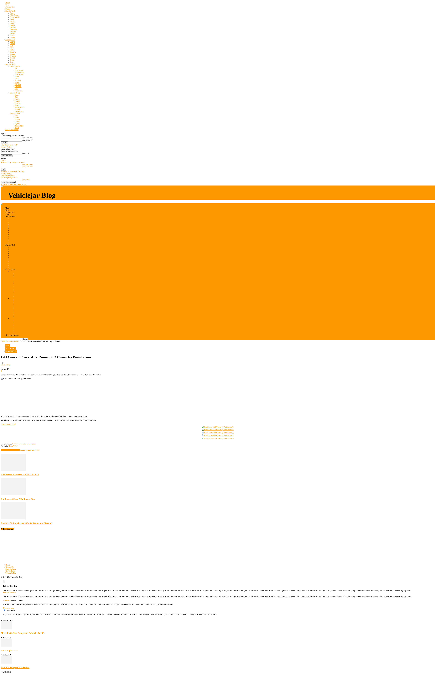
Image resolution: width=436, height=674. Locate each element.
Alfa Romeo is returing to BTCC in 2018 (20, 474)
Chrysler (13, 31)
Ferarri (12, 44)
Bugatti (12, 25)
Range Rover (19, 107)
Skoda (17, 117)
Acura (12, 13)
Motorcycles (9, 7)
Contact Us (9, 567)
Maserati (18, 81)
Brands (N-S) (15, 93)
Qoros (17, 105)
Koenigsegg (19, 70)
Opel (16, 97)
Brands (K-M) (15, 66)
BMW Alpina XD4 (9, 650)
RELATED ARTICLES (10, 450)
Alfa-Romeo (14, 15)
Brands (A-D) (10, 11)
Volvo (17, 128)
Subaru (17, 119)
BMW (12, 23)
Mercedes (18, 87)
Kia (16, 68)
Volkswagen (19, 126)
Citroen (12, 33)
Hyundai (13, 56)
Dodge (12, 42)
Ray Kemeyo (5, 365)
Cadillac (13, 27)
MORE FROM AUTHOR (30, 450)
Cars (7, 5)
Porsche (17, 103)
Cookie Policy (10, 571)
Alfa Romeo (13, 341)
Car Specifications (12, 130)
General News (11, 351)
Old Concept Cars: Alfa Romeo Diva (18, 499)
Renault (17, 109)
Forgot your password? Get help (12, 171)
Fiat (11, 46)
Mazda (17, 83)
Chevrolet (13, 29)
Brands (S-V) (15, 113)
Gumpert (13, 52)
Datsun (12, 38)
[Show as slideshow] (8, 424)
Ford (11, 48)
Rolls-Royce (19, 111)
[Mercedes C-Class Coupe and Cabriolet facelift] (6, 629)
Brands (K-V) (10, 64)
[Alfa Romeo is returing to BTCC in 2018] (13, 470)
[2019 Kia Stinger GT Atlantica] (6, 663)
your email (26, 153)
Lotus (17, 79)
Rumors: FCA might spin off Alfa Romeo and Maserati (26, 523)
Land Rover (19, 74)
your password (27, 140)
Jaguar (12, 60)
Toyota (17, 124)
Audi (12, 19)
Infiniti (12, 58)
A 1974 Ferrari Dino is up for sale (24, 444)
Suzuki (17, 121)
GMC (12, 50)
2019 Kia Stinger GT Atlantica (15, 667)
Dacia (12, 36)
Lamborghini (19, 72)
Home (7, 3)
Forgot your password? (9, 145)
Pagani (17, 99)
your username (27, 138)
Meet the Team (10, 569)
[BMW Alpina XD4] (6, 646)
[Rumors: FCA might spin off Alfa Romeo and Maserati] (13, 519)
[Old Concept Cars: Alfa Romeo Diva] (13, 495)
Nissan (17, 95)
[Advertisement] (218, 397)
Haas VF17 (13, 446)
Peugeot (17, 101)
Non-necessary (11, 610)
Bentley (13, 21)
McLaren (18, 85)
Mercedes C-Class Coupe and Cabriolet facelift (22, 633)
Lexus (17, 76)
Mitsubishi (18, 91)
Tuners (7, 9)
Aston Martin (15, 17)
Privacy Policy (6, 147)
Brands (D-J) (10, 40)
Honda (12, 54)
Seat (16, 115)
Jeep (11, 62)
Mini (16, 89)
